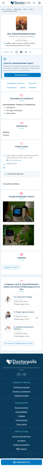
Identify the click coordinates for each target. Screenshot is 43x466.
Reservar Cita (21, 462)
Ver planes (21, 440)
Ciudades (21, 416)
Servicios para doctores (21, 436)
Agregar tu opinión (11, 267)
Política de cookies (21, 396)
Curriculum (32, 83)
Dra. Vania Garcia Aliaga (23, 297)
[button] (18, 211)
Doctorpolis (12, 458)
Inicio (2, 9)
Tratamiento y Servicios (16, 83)
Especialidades (21, 412)
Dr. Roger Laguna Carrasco (24, 312)
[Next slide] (36, 317)
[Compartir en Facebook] (21, 52)
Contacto (21, 449)
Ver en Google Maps (13, 160)
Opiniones (33, 87)
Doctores (8, 9)
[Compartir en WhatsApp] (16, 52)
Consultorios (12, 87)
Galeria (22, 87)
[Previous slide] (6, 317)
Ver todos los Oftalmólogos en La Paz (18, 343)
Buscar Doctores (21, 408)
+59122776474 (11, 164)
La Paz (25, 9)
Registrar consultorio (21, 445)
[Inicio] (21, 362)
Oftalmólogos (17, 9)
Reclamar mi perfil (22, 75)
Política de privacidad (22, 387)
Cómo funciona (21, 420)
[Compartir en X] (26, 52)
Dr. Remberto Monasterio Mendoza (24, 328)
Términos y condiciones (21, 391)
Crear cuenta (21, 424)
